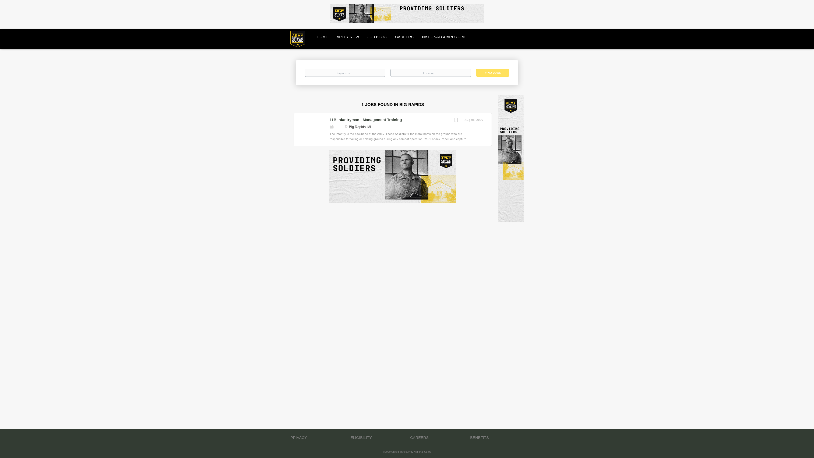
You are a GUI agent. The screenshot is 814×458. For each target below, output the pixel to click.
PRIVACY (298, 438)
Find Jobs (493, 72)
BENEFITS (479, 438)
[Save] (456, 120)
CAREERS (419, 438)
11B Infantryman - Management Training (366, 120)
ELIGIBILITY (361, 438)
